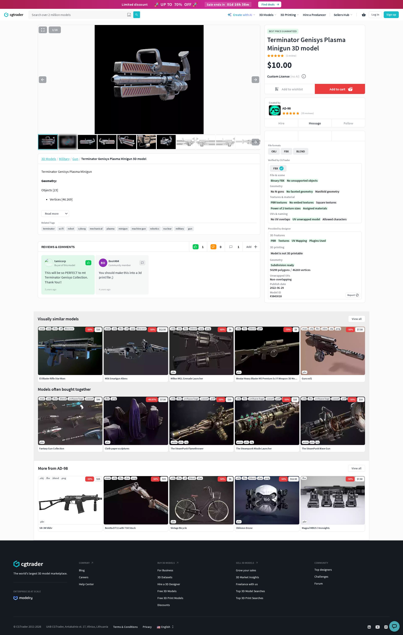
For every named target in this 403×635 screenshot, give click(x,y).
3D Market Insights (247, 577)
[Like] (281, 136)
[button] (129, 14)
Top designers (323, 570)
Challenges (321, 576)
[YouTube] (378, 627)
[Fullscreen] (43, 29)
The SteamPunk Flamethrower (187, 448)
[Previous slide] (42, 79)
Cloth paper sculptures (117, 448)
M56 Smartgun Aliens (116, 378)
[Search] (136, 14)
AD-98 (286, 108)
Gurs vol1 (307, 378)
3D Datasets (164, 577)
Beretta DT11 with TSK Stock (120, 527)
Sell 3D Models (245, 562)
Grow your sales (246, 570)
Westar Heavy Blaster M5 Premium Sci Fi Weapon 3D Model (267, 378)
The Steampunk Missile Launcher (254, 448)
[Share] (348, 136)
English (163, 627)
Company (84, 562)
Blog (82, 570)
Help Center (86, 584)
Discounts (163, 605)
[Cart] (363, 14)
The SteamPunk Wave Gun (316, 448)
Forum (318, 583)
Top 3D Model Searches (250, 591)
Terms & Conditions (125, 627)
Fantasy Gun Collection (51, 448)
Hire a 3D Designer (168, 584)
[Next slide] (255, 79)
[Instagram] (386, 627)
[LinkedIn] (369, 627)
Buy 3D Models (166, 562)
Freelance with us (247, 584)
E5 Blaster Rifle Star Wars (52, 378)
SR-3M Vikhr (45, 527)
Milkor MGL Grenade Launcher (187, 378)
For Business (165, 570)
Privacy (147, 627)
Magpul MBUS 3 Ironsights (316, 527)
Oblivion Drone (244, 527)
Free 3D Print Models (170, 598)
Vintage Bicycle (179, 527)
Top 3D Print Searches (249, 598)
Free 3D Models (167, 591)
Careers (83, 577)
